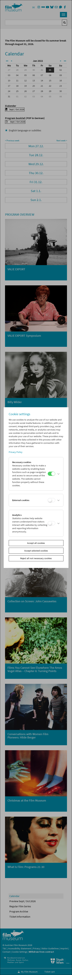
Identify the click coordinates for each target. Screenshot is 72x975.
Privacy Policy (15, 452)
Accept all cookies (36, 543)
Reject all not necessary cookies (36, 558)
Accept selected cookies (36, 550)
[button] (58, 473)
